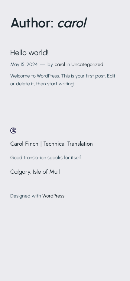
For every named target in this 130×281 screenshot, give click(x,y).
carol (60, 64)
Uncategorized (87, 64)
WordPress (53, 196)
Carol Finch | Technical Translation (51, 143)
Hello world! (29, 52)
